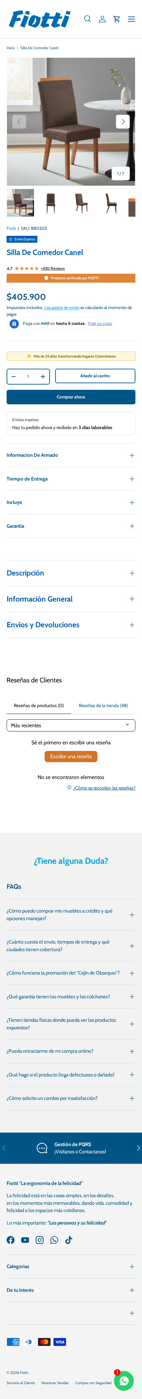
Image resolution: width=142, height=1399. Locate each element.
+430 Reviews (53, 268)
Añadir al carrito (95, 375)
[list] (71, 122)
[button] (117, 19)
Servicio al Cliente (21, 1383)
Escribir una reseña (71, 756)
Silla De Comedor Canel (39, 48)
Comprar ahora (71, 396)
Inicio (11, 48)
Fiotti (11, 228)
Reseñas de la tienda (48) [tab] (103, 705)
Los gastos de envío (61, 307)
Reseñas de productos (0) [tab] (39, 705)
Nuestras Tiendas (55, 1383)
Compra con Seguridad (93, 1383)
